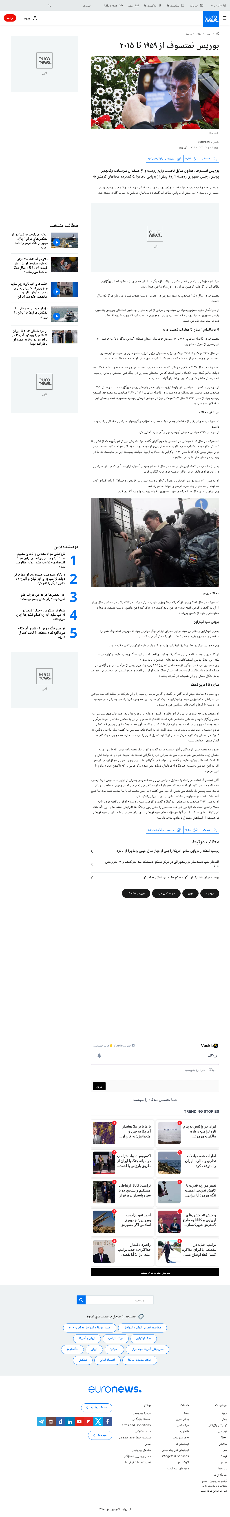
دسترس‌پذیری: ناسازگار (137, 1456)
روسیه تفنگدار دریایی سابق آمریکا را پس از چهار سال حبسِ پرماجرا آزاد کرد (168, 851)
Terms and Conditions (135, 1425)
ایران (94, 1349)
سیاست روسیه (166, 893)
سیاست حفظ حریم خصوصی (134, 1437)
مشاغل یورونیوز (141, 1450)
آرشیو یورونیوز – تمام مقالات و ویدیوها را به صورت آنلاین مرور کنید (214, 1486)
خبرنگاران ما (220, 1475)
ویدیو (223, 1462)
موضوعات (221, 1405)
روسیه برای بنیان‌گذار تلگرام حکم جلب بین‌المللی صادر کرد (180, 877)
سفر (225, 1450)
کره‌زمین (222, 1431)
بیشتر (147, 1405)
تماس (147, 1444)
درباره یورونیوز (142, 1413)
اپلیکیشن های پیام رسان (175, 1450)
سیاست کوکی (143, 1431)
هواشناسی (183, 1425)
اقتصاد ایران (107, 1360)
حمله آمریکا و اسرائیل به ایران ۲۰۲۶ (90, 1328)
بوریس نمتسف (136, 893)
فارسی (218, 5)
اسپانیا (114, 1349)
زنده (10, 18)
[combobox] (72, 5)
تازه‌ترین (184, 1431)
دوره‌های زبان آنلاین (177, 1468)
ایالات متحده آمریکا (140, 1360)
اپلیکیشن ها (182, 1444)
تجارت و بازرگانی (217, 1425)
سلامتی (223, 1444)
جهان (199, 34)
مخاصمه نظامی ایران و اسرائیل (142, 1328)
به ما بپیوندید (181, 1437)
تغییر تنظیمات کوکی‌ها (138, 1462)
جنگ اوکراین (143, 1338)
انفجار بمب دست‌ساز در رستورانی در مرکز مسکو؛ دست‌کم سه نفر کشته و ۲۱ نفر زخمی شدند (162, 864)
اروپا (224, 1413)
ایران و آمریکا (87, 1338)
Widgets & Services (175, 1456)
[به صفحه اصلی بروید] (211, 19)
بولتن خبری (182, 1419)
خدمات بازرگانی (141, 1419)
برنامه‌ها (222, 1468)
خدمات (184, 1405)
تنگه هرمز (72, 1349)
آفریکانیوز (183, 1462)
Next (224, 1437)
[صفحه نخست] (218, 34)
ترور (190, 893)
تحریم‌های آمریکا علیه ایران (147, 1349)
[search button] (49, 5)
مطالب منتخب (63, 225)
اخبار (209, 34)
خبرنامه (102, 1435)
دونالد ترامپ (115, 1338)
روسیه (189, 34)
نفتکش (83, 1360)
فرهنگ (223, 1456)
